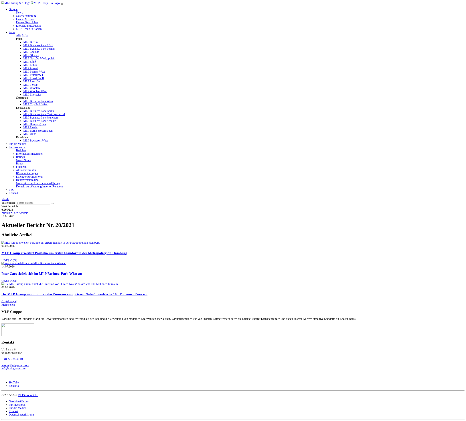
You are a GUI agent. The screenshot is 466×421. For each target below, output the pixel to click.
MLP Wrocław (31, 88)
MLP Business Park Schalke (39, 120)
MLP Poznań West (34, 71)
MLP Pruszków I (33, 74)
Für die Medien (17, 143)
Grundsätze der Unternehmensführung (38, 183)
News (19, 12)
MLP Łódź (29, 61)
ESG (11, 189)
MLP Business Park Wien (38, 101)
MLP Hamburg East (34, 124)
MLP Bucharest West (35, 140)
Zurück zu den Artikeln (14, 212)
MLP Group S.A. (28, 395)
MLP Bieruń (30, 42)
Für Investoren (17, 147)
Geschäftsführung (26, 15)
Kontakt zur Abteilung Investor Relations (39, 186)
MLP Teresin (30, 84)
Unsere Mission (25, 19)
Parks (12, 32)
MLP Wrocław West (35, 91)
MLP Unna (29, 133)
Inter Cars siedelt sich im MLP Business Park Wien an (41, 274)
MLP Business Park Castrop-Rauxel (44, 114)
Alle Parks (22, 35)
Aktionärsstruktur (26, 170)
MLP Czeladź (31, 51)
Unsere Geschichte (27, 22)
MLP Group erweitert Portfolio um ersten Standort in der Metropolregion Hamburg (64, 253)
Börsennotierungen (27, 173)
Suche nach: (8, 202)
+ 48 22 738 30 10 (12, 358)
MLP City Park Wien (35, 104)
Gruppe (13, 9)
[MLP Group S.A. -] (30, 3)
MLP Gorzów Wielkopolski (39, 58)
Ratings (20, 156)
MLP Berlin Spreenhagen (38, 130)
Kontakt (13, 193)
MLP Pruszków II (33, 78)
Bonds (19, 163)
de (7, 199)
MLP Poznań (30, 68)
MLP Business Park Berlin (38, 110)
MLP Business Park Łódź (38, 45)
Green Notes (23, 160)
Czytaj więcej (9, 259)
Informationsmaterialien (29, 153)
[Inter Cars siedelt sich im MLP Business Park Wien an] (33, 263)
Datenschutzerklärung (21, 414)
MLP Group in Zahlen (29, 28)
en (5, 199)
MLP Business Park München (40, 117)
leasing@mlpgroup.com (15, 365)
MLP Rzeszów (31, 81)
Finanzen (21, 166)
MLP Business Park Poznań (39, 48)
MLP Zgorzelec (32, 94)
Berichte (21, 150)
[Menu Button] (61, 4)
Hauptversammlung (27, 179)
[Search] (52, 203)
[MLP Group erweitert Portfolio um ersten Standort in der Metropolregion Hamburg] (50, 242)
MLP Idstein (30, 127)
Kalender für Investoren (29, 176)
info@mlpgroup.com (13, 368)
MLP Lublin (30, 65)
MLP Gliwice (31, 55)
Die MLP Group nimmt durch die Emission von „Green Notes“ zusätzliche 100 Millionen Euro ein (74, 294)
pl (2, 199)
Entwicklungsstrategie (28, 25)
